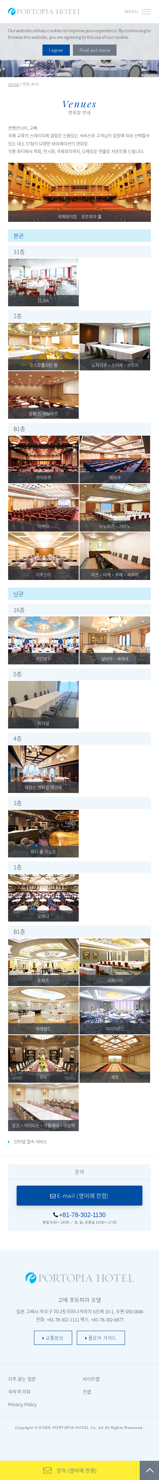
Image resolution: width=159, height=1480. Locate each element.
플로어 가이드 (102, 1338)
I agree (56, 50)
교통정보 (54, 1338)
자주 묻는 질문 (22, 1379)
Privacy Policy (22, 1404)
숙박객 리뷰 (19, 1391)
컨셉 (87, 1391)
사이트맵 (91, 1379)
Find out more (95, 50)
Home (13, 84)
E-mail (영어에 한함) (82, 1195)
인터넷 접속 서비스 (30, 1141)
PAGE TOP (149, 1470)
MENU (132, 11)
